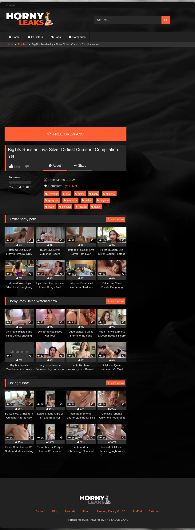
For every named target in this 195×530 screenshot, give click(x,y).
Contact (40, 511)
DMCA (137, 511)
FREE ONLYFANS (68, 134)
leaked (88, 200)
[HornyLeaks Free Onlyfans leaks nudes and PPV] (43, 19)
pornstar (66, 206)
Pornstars (37, 36)
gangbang (53, 200)
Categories (79, 36)
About (56, 165)
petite (51, 206)
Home (16, 36)
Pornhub (22, 44)
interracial (72, 200)
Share (81, 165)
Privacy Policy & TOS (111, 511)
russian (83, 206)
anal (68, 194)
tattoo (97, 206)
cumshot (110, 194)
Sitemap (154, 511)
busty (95, 194)
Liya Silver (70, 186)
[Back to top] (183, 518)
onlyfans (104, 200)
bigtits (81, 194)
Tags (58, 36)
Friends (70, 511)
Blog (55, 511)
